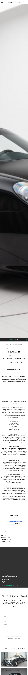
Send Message (15, 638)
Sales (10, 344)
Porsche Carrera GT (17, 344)
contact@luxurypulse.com (10, 585)
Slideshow (13, 339)
